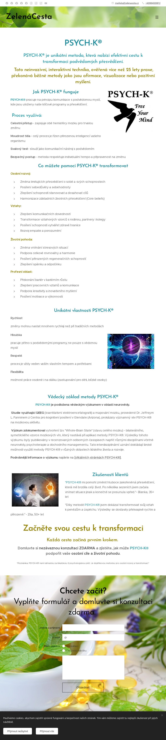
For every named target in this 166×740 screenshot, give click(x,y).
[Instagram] (31, 3)
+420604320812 (153, 3)
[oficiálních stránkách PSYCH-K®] (97, 457)
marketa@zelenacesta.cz (127, 3)
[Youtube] (46, 3)
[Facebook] (7, 3)
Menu (157, 17)
